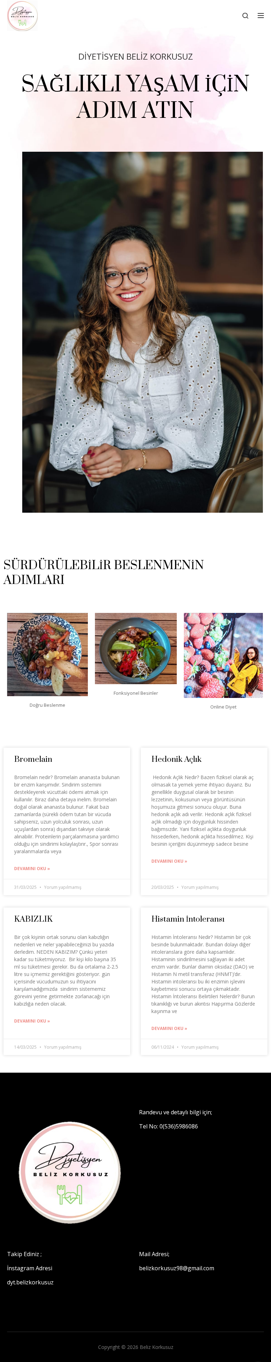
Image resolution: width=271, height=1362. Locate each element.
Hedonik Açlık (176, 759)
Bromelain (33, 759)
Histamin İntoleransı (187, 919)
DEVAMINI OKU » (32, 869)
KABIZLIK (33, 919)
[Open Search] (245, 15)
